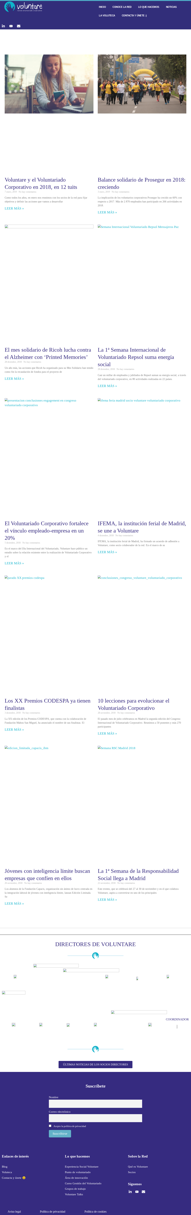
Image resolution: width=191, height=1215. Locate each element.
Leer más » (14, 208)
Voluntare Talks (74, 1194)
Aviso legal (14, 1211)
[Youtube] (11, 26)
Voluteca (7, 1172)
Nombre (53, 1097)
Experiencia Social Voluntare (81, 1166)
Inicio (102, 7)
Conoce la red (121, 7)
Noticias (171, 7)
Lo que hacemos (148, 7)
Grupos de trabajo (75, 1188)
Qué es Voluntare (138, 1166)
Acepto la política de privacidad (70, 1126)
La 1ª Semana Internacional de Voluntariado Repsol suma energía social (136, 357)
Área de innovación (76, 1177)
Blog (4, 1166)
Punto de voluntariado (78, 1172)
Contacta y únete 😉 (14, 1177)
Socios (132, 1172)
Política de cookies (95, 1211)
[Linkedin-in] (3, 26)
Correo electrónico (60, 1111)
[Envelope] (18, 26)
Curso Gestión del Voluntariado (83, 1183)
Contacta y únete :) (134, 15)
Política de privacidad (52, 1211)
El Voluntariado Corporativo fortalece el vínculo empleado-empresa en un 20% (46, 530)
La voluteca (107, 15)
